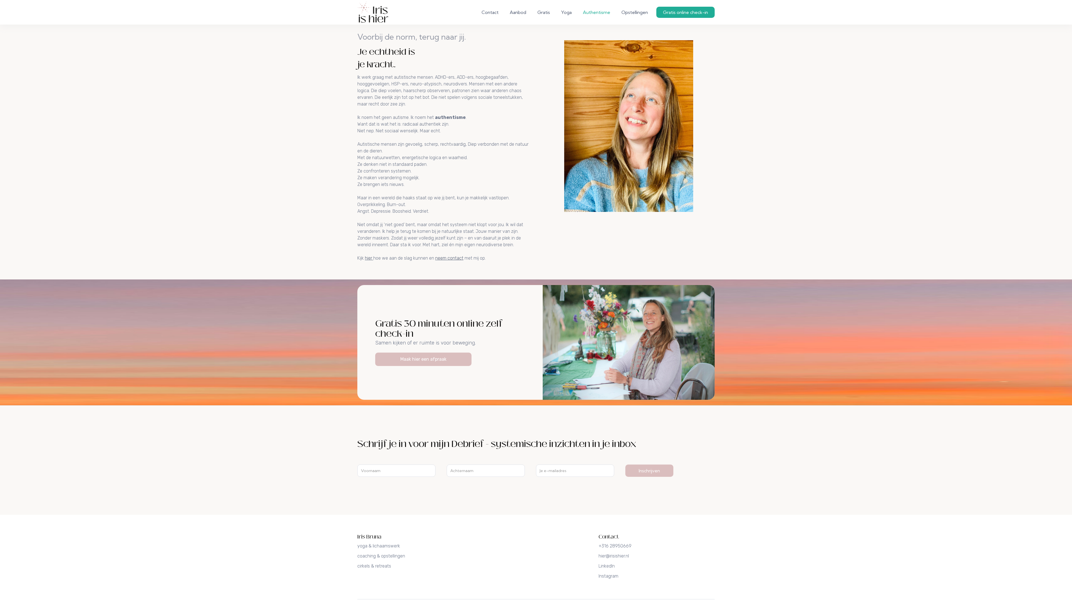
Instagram (608, 576)
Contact (490, 12)
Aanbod (518, 12)
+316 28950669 (615, 546)
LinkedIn (607, 566)
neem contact (449, 258)
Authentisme (596, 12)
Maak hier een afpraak (423, 359)
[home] (373, 12)
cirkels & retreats (374, 566)
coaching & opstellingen (381, 556)
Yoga (566, 12)
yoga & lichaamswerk (378, 546)
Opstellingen (634, 12)
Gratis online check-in (685, 12)
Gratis (543, 12)
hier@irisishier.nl (614, 556)
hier (369, 258)
